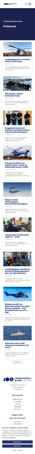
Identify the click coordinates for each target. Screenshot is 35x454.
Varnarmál (17, 404)
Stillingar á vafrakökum (17, 450)
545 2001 (18, 389)
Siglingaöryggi (17, 406)
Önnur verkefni (17, 409)
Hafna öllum (17, 446)
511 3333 (17, 424)
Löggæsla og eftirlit (17, 399)
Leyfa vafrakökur (17, 442)
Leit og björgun (17, 401)
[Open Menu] (29, 4)
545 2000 (20, 387)
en (26, 4)
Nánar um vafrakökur (9, 437)
